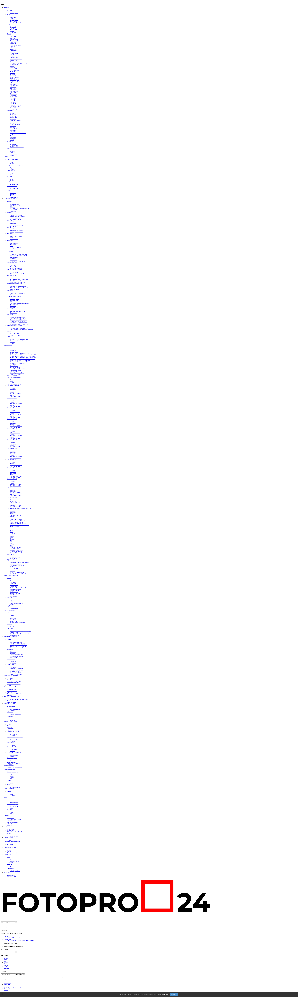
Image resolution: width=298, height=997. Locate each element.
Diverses (12, 343)
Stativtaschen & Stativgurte (13, 763)
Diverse (9, 148)
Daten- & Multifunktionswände (17, 293)
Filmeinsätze (13, 306)
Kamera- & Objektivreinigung (14, 767)
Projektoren (9, 606)
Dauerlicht (12, 710)
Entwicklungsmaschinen (13, 679)
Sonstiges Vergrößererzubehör (14, 681)
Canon (11, 380)
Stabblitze (12, 207)
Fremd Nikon (13, 67)
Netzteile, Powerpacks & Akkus (18, 646)
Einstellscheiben (14, 257)
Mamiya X (12, 101)
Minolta (12, 777)
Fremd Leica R (13, 56)
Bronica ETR (13, 113)
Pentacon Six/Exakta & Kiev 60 (18, 133)
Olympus (12, 539)
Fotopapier (9, 864)
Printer (11, 866)
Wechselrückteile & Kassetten (14, 296)
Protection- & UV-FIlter (16, 393)
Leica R (12, 54)
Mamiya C (12, 127)
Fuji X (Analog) (14, 95)
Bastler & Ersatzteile (9, 788)
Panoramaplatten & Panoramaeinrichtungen (20, 631)
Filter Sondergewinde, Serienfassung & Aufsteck (19, 508)
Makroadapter (13, 371)
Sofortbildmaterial (14, 861)
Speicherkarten (10, 818)
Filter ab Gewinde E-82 (12, 487)
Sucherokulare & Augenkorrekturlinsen (19, 255)
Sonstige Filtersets (14, 526)
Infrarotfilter (13, 389)
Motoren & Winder (14, 289)
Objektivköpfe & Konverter (17, 147)
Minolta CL (13, 49)
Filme (8, 857)
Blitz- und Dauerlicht (15, 709)
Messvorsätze (13, 719)
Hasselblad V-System (15, 121)
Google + (6, 963)
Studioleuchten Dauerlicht (16, 647)
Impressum (6, 985)
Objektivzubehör (8, 345)
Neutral (12, 756)
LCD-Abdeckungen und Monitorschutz (19, 328)
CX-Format (9, 10)
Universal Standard (14, 548)
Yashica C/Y (13, 43)
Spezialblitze (13, 211)
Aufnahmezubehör (11, 876)
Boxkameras (13, 580)
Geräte (11, 812)
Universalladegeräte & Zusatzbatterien (16, 832)
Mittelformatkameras (12, 181)
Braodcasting (7, 872)
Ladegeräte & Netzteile (15, 247)
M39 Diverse (13, 87)
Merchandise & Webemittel (10, 847)
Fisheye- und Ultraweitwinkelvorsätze (19, 562)
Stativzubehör (10, 628)
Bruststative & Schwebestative (17, 622)
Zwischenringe (13, 313)
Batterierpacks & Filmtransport (14, 283)
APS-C (8, 14)
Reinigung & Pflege (9, 765)
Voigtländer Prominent (15, 105)
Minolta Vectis (13, 154)
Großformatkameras (12, 186)
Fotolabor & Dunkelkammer (11, 675)
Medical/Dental (13, 209)
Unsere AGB (7, 984)
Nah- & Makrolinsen (15, 391)
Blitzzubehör (10, 212)
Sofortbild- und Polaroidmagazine (18, 301)
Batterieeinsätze (14, 243)
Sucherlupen (13, 258)
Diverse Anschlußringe (15, 374)
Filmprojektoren (14, 608)
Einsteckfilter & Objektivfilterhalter (18, 520)
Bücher (8, 784)
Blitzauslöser (13, 223)
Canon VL (12, 152)
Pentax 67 (12, 135)
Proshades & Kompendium (16, 553)
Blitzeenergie (10, 240)
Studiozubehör (10, 664)
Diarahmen (9, 692)
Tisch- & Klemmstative (15, 619)
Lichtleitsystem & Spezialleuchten (18, 645)
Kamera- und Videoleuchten (17, 340)
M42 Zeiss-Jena (14, 91)
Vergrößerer (10, 678)
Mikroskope (10, 809)
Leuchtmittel (10, 833)
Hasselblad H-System (15, 120)
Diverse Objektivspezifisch (16, 550)
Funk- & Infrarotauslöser (16, 280)
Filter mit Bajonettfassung (13, 497)
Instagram (6, 968)
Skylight (12, 395)
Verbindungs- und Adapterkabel (18, 282)
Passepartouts (10, 845)
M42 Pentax (13, 89)
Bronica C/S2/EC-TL (15, 117)
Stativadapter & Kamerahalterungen (18, 322)
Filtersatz (12, 237)
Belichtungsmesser (11, 706)
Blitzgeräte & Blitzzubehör (10, 198)
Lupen (8, 799)
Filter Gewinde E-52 (12, 407)
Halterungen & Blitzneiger (16, 232)
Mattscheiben (13, 265)
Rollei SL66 (13, 137)
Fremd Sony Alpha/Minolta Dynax (18, 63)
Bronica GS (13, 114)
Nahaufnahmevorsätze (15, 564)
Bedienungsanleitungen (12, 772)
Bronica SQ (13, 116)
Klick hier (166, 994)
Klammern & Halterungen (16, 668)
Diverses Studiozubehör (16, 674)
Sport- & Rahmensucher (16, 268)
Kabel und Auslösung (12, 275)
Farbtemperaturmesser (15, 714)
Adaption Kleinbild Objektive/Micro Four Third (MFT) (23, 354)
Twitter (5, 959)
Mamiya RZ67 (13, 130)
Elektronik (6, 815)
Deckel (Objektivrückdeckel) (14, 384)
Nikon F (12, 66)
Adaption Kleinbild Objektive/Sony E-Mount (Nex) (22, 356)
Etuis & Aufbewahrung (12, 746)
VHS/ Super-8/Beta (15, 871)
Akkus (11, 246)
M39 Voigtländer (14, 85)
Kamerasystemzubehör (9, 248)
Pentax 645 (12, 134)
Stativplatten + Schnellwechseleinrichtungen (21, 633)
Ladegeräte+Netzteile (15, 335)
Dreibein (12, 615)
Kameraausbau (10, 314)
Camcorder (9, 176)
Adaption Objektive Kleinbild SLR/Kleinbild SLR (22, 359)
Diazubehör (10, 695)
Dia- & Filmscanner (12, 702)
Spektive (12, 808)
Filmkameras (13, 582)
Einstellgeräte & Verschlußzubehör (18, 573)
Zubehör (9, 685)
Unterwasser (13, 193)
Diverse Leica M (14, 53)
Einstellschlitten (14, 632)
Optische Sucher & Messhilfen (14, 269)
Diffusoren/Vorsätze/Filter (16, 654)
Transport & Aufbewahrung (10, 721)
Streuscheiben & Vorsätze (16, 236)
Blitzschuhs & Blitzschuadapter (17, 216)
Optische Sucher (14, 272)
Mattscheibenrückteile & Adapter (18, 318)
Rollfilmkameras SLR (15, 589)
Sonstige (9, 190)
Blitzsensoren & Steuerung (16, 225)
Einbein (12, 617)
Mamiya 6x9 (13, 131)
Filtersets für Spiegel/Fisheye (17, 522)
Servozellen (13, 226)
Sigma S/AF (13, 103)
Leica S (12, 140)
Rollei (11, 540)
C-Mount (12, 151)
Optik (5, 797)
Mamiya (12, 536)
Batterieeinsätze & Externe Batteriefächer (20, 287)
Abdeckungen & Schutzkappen (14, 325)
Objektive (6, 7)
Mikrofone (12, 342)
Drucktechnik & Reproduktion (11, 696)
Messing (12, 601)
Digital (11, 162)
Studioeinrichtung (11, 659)
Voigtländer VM (14, 50)
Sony (11, 543)
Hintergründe (13, 663)
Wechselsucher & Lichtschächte (18, 261)
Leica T (12, 18)
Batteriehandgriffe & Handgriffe (18, 286)
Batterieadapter (10, 830)
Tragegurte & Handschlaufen (14, 752)
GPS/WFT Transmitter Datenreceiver (19, 339)
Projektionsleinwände (12, 689)
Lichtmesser (10, 712)
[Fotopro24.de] (106, 918)
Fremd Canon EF (14, 39)
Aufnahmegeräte (11, 875)
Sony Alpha (13, 61)
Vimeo (5, 966)
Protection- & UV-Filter (16, 403)
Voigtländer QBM (14, 80)
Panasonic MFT (14, 29)
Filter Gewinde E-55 (12, 419)
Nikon (11, 381)
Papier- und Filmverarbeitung (14, 684)
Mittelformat (10, 110)
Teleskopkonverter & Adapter (17, 368)
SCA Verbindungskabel (15, 219)
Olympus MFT (13, 28)
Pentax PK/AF (13, 71)
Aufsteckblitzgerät (14, 204)
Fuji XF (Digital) (14, 20)
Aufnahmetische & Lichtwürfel (17, 673)
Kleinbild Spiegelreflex (12, 159)
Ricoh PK (12, 74)
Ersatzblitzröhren (14, 836)
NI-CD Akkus (10, 829)
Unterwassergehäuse (12, 758)
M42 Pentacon (13, 88)
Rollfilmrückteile (14, 300)
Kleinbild (9, 34)
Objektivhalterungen (15, 557)
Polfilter (12, 392)
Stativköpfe (9, 624)
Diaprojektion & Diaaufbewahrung (12, 686)
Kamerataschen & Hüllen (13, 731)
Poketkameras (13, 586)
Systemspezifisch (14, 734)
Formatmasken (13, 267)
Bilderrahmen (10, 844)
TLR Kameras (13, 596)
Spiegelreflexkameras (15, 593)
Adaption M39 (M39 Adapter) (17, 363)
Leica (11, 534)
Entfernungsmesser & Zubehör (17, 274)
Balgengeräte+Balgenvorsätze (17, 311)
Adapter (9, 347)
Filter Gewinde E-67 (12, 448)
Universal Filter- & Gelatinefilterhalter (19, 525)
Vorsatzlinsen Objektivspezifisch (18, 523)
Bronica (12, 530)
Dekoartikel (13, 661)
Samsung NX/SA (14, 77)
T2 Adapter (13, 364)
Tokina (11, 546)
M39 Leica (12, 82)
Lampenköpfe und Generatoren (17, 643)
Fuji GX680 (13, 119)
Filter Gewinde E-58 (12, 428)
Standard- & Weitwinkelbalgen (17, 317)
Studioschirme (13, 657)
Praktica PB (13, 102)
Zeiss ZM (12, 52)
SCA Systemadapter (15, 218)
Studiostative (13, 618)
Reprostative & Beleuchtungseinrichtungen (17, 699)
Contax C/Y (13, 42)
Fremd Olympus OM (15, 70)
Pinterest (6, 965)
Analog (12, 163)
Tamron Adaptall (14, 109)
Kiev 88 (12, 123)
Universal (12, 735)
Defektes (9, 791)
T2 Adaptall (13, 108)
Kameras (6, 156)
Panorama (12, 195)
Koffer (8, 726)
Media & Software (8, 837)
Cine (11, 600)
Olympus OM (13, 68)
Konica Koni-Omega (15, 124)
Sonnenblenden (10, 527)
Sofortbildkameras (14, 590)
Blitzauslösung (10, 221)
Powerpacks (13, 244)
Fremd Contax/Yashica (15, 45)
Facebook (6, 958)
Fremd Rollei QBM (15, 81)
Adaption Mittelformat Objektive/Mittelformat (21, 361)
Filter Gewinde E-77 (12, 467)
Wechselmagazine (14, 299)
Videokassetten (10, 868)
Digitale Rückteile (14, 294)
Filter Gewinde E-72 (12, 459)
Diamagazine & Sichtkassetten (14, 693)
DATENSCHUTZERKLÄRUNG (12, 987)
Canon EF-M (13, 17)
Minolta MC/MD (14, 57)
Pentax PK (12, 73)
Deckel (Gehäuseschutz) (13, 375)
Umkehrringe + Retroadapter (17, 373)
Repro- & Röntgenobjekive (16, 603)
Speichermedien (11, 820)
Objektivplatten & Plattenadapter (18, 321)
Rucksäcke (9, 727)
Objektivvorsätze (11, 560)
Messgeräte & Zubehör (9, 703)
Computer (9, 823)
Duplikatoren (10, 700)
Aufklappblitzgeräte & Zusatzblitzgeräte (19, 208)
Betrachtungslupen (14, 802)
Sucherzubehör (10, 251)
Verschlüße (12, 571)
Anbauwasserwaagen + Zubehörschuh (19, 324)
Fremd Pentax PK (14, 75)
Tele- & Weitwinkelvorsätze (17, 565)
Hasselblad (12, 533)
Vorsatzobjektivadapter (15, 370)
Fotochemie (10, 862)
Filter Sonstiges (10, 516)
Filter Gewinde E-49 (12, 398)
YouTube (6, 962)
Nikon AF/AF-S (14, 64)
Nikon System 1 (14, 13)
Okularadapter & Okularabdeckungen (19, 254)
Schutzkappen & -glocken (16, 656)
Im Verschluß (13, 144)
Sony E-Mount (13, 21)
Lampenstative (13, 667)
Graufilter (12, 388)
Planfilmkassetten (14, 304)
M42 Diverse (13, 92)
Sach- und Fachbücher (15, 787)
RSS (5, 961)
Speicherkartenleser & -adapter (14, 819)
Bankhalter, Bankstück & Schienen (18, 320)
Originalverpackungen (12, 852)
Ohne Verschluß (14, 145)
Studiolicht (9, 639)
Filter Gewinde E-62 (12, 440)
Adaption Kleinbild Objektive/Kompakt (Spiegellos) (23, 357)
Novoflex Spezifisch (15, 367)
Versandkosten (7, 983)
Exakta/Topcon (13, 94)
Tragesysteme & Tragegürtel (14, 730)
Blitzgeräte (9, 201)
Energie (9, 331)
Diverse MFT (13, 32)
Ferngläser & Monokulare (16, 806)
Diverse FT (13, 31)
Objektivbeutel (10, 742)
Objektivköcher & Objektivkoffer (15, 737)
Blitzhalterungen (11, 227)
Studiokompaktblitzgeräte (16, 642)
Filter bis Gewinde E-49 (13, 385)
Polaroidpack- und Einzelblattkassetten (19, 303)
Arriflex (12, 155)
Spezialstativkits (14, 621)
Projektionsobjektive (12, 691)
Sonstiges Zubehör (14, 635)
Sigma (11, 541)
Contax (12, 776)
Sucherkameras (13, 594)
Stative (8, 613)
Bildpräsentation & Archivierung (12, 841)
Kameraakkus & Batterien (16, 334)
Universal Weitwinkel (15, 547)
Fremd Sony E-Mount (15, 22)
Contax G (12, 46)
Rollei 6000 (13, 138)
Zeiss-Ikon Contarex (15, 106)
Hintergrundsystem (14, 671)
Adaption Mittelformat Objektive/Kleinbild (20, 360)
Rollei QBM (13, 78)
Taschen (9, 724)
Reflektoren (13, 652)
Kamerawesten (10, 728)
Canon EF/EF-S (14, 36)
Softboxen (12, 653)
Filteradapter (13, 350)
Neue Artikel (7, 988)
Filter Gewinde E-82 (12, 479)
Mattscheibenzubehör (12, 262)
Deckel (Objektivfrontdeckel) (14, 377)
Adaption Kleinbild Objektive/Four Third (20, 353)
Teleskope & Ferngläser (12, 804)
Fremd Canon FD (14, 41)
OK (23, 974)
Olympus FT (13, 27)
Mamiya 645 (13, 126)
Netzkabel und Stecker (12, 822)
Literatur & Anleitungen (9, 769)
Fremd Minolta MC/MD (16, 59)
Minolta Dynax (13, 60)
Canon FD (12, 38)
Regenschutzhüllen (11, 762)
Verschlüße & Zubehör (12, 568)
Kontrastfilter (13, 453)
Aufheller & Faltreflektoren (16, 670)
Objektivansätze (11, 554)
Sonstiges (9, 336)
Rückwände (10, 290)
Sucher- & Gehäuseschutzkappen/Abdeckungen (21, 329)
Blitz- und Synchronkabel (16, 215)
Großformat (10, 141)
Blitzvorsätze (10, 233)
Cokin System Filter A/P (16, 519)
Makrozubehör (10, 308)
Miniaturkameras (14, 585)
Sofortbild (12, 194)
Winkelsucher (13, 260)
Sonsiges (12, 604)
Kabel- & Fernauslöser (15, 278)
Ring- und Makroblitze (15, 205)
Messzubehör (10, 716)
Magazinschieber (14, 307)
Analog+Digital (14, 184)
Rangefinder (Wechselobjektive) (18, 587)
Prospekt (9, 780)
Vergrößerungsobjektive (13, 682)
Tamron (12, 544)
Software (9, 840)
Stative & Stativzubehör (9, 610)
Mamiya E (12, 99)
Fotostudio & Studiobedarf (10, 636)
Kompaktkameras (11, 170)
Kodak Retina (13, 96)
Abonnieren (18, 974)
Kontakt (6, 990)
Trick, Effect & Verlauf (15, 396)
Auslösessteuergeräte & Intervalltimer (19, 279)
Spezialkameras (14, 197)
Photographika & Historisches (11, 575)
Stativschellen (13, 558)
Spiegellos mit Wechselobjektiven (15, 165)
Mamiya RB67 (13, 128)
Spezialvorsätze (14, 239)
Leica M (12, 48)
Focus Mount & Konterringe (17, 572)
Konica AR (13, 98)
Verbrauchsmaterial (8, 854)
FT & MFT (9, 24)
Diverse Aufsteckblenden (16, 551)
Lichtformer (10, 649)
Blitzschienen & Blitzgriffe (16, 230)
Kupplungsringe (14, 352)
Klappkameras (13, 583)
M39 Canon (13, 84)
